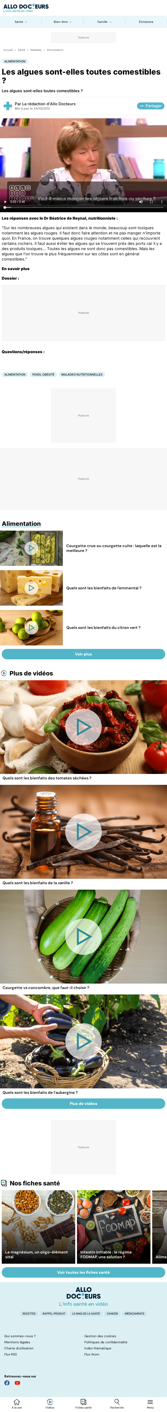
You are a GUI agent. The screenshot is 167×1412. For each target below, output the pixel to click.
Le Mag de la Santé (86, 1313)
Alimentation (55, 50)
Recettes (29, 1313)
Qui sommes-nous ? (20, 1336)
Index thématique (97, 1348)
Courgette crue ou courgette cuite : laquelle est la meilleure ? (113, 548)
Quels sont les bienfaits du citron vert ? (103, 627)
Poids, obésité (43, 374)
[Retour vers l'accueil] (83, 7)
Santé (19, 22)
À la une (17, 1407)
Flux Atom (91, 1354)
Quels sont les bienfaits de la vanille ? (38, 883)
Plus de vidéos (31, 673)
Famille (102, 22)
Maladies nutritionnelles (81, 374)
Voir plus (83, 654)
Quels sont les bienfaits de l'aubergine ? (40, 1092)
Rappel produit (54, 1313)
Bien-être (61, 22)
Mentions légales (17, 1342)
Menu (150, 1407)
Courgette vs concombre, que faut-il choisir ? (46, 987)
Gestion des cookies (100, 1336)
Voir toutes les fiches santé (83, 1272)
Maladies (36, 50)
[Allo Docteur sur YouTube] (17, 1382)
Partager (154, 106)
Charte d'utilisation (18, 1348)
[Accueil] (83, 1296)
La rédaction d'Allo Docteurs (49, 104)
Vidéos (50, 1407)
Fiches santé (83, 1407)
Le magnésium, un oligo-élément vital (36, 1254)
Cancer (112, 1313)
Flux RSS (10, 1354)
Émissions (146, 22)
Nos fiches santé (35, 1183)
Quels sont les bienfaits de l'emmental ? (104, 588)
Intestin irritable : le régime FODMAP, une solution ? (106, 1254)
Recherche (117, 1407)
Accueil (8, 50)
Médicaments (134, 1313)
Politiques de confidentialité (105, 1342)
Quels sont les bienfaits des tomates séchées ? (47, 778)
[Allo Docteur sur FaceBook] (7, 1382)
